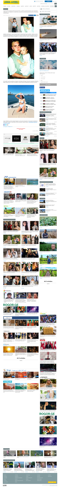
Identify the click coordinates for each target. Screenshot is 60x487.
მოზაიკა (5, 9)
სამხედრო (42, 198)
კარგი (42, 75)
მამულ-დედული (43, 215)
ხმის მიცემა (48, 84)
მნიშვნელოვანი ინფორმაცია (46, 182)
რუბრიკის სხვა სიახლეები (9, 219)
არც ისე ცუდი (43, 78)
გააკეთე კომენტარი (36, 130)
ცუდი (41, 80)
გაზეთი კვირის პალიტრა (45, 11)
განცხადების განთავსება (39, 1)
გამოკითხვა (42, 58)
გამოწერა (48, 1)
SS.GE (4, 134)
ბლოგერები (6, 449)
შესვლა (55, 1)
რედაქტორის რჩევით (44, 14)
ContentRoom (35, 145)
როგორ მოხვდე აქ (36, 134)
